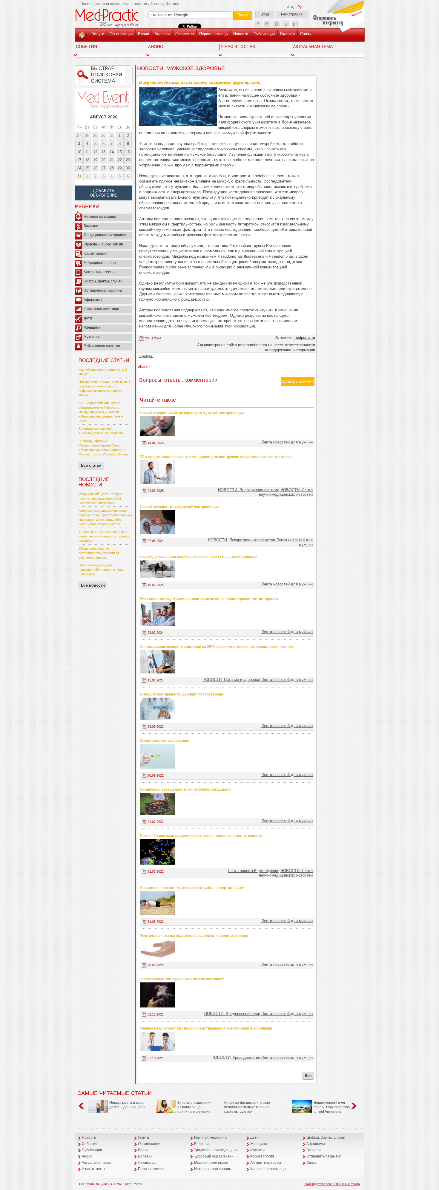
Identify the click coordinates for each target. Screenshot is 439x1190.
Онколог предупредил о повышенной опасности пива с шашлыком (102, 569)
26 (95, 168)
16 (128, 152)
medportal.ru (304, 337)
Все (308, 1075)
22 (120, 160)
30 (103, 135)
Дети (88, 318)
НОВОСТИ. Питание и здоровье (231, 679)
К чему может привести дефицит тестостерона (181, 694)
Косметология (96, 253)
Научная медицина (100, 216)
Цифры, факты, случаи (103, 281)
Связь (305, 34)
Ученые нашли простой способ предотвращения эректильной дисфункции (206, 1028)
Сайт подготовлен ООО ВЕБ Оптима (332, 1184)
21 (112, 160)
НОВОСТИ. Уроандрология (235, 1057)
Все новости (93, 585)
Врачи (143, 34)
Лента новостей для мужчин (287, 442)
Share (142, 366)
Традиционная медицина (105, 235)
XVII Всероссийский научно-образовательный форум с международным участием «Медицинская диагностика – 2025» (101, 412)
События (86, 46)
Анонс (155, 46)
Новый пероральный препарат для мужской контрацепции (192, 413)
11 (87, 152)
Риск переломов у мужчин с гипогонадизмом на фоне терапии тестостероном (209, 599)
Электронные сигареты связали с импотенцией (182, 979)
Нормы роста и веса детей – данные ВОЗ (127, 1105)
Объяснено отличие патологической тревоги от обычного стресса (99, 553)
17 (79, 160)
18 (87, 160)
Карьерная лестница (101, 309)
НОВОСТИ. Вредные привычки (232, 1013)
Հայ (290, 7)
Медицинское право (101, 263)
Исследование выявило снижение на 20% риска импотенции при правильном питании (216, 647)
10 (79, 152)
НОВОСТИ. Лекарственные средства (241, 540)
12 (95, 152)
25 (87, 168)
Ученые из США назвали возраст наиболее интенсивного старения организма (104, 536)
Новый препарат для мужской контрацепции (179, 507)
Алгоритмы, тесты (99, 272)
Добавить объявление (103, 192)
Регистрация (292, 14)
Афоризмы (93, 300)
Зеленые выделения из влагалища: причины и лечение (195, 1107)
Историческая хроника (103, 290)
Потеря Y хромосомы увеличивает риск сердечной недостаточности (201, 836)
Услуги (98, 34)
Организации (121, 34)
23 (128, 160)
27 (79, 135)
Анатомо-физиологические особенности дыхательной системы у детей (247, 1107)
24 (79, 168)
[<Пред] (78, 117)
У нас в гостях (238, 46)
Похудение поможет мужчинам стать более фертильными (192, 888)
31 (112, 135)
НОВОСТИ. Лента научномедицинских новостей (286, 492)
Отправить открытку (323, 1156)
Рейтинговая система (102, 346)
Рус (300, 7)
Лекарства (184, 34)
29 (95, 135)
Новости (240, 34)
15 (120, 152)
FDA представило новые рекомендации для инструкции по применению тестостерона (216, 457)
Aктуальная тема (313, 46)
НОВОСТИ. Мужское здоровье (181, 68)
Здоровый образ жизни (103, 244)
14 (112, 152)
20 (103, 160)
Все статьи (91, 465)
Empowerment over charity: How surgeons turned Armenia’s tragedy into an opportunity (321, 1109)
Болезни (162, 34)
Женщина (92, 327)
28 (87, 135)
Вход (265, 14)
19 (95, 160)
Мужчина (91, 337)
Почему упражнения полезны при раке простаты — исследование (198, 557)
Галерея (287, 34)
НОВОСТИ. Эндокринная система (248, 490)
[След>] (129, 117)
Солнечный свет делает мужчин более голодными (185, 789)
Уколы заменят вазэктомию (164, 740)
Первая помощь (213, 34)
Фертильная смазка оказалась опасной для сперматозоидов (194, 936)
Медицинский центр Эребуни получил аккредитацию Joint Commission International (100, 498)
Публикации (264, 34)
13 (103, 152)
